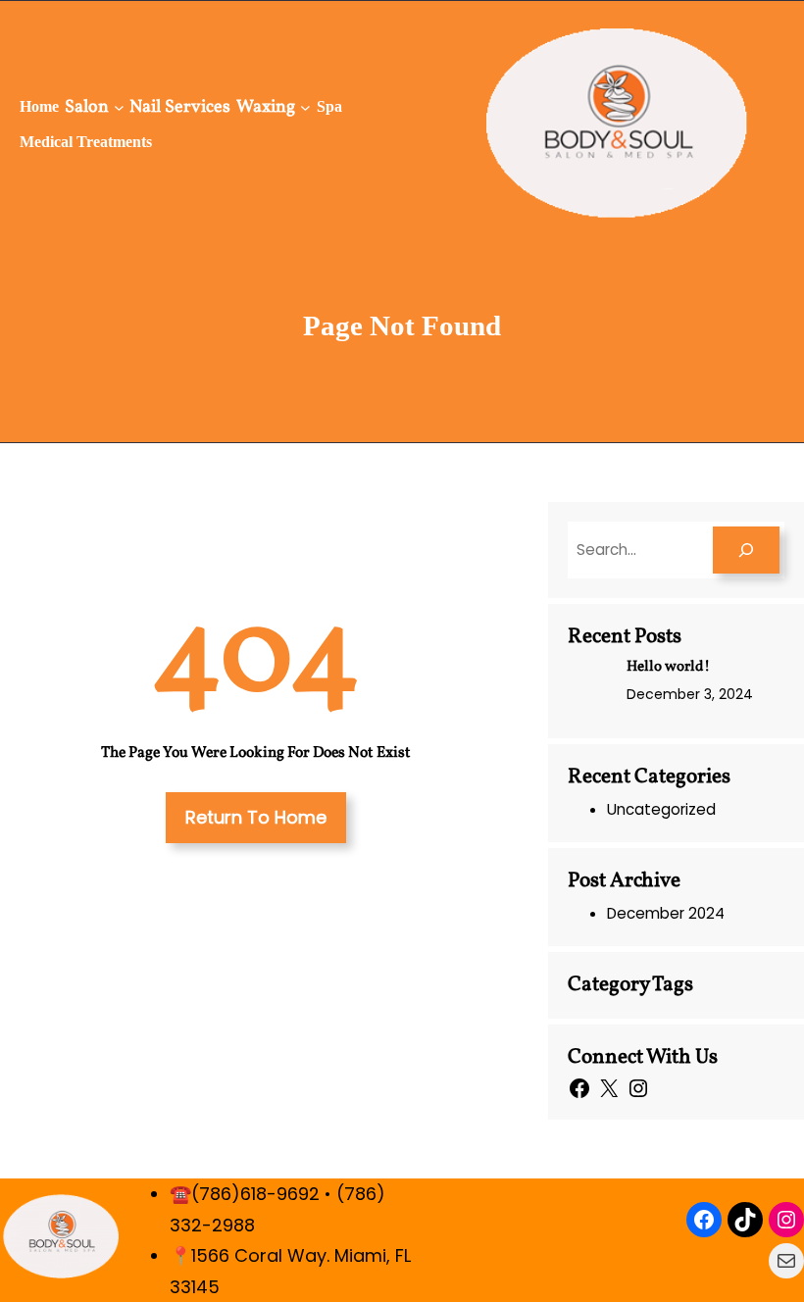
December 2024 (666, 913)
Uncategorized (661, 809)
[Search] (746, 550)
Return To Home (256, 817)
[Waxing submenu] (305, 107)
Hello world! (668, 667)
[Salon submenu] (119, 107)
